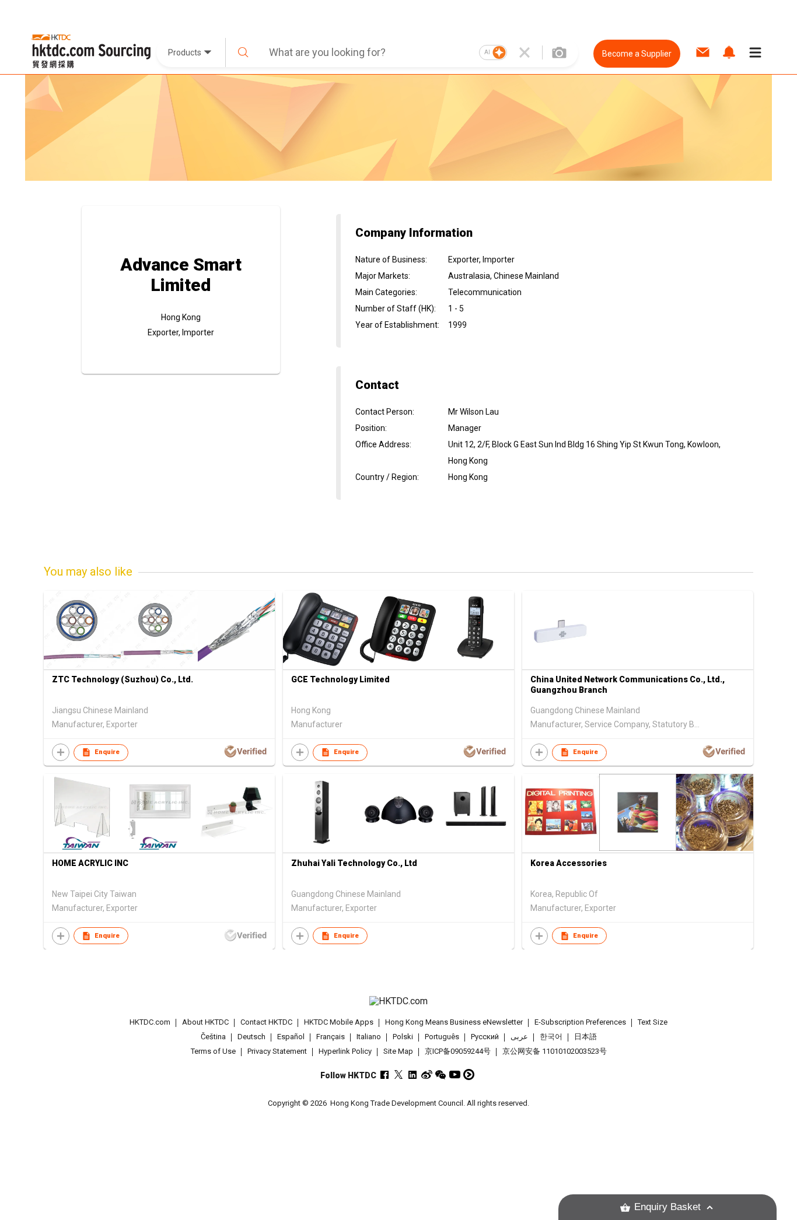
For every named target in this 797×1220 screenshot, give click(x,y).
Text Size (652, 1022)
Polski (403, 1036)
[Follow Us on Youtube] (454, 1074)
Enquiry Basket (667, 1206)
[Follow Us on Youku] (468, 1074)
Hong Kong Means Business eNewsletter (454, 1022)
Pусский (485, 1036)
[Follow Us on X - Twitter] (398, 1074)
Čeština (213, 1036)
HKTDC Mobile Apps (338, 1022)
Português (442, 1036)
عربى (519, 1036)
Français (330, 1036)
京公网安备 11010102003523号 (554, 1051)
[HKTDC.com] (398, 1001)
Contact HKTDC (266, 1022)
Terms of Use (213, 1051)
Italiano (368, 1036)
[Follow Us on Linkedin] (412, 1074)
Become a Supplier (637, 53)
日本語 (585, 1036)
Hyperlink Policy (345, 1051)
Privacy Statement (277, 1051)
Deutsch (251, 1036)
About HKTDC (205, 1022)
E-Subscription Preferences (580, 1022)
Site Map (398, 1051)
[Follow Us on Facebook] (384, 1074)
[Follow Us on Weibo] (426, 1074)
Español (291, 1036)
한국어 (551, 1036)
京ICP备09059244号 (458, 1051)
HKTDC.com (150, 1022)
